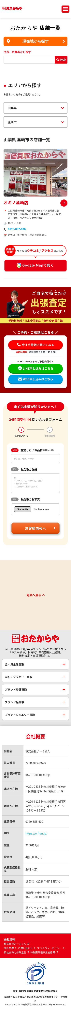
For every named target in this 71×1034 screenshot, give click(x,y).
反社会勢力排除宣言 (15, 952)
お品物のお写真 (26, 499)
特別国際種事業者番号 (42, 952)
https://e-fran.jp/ (36, 833)
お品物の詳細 (25, 469)
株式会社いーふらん (15, 943)
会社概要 (9, 948)
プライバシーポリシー (49, 948)
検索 (63, 59)
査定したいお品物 (33, 450)
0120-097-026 (17, 229)
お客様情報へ (35, 528)
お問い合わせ (25, 948)
